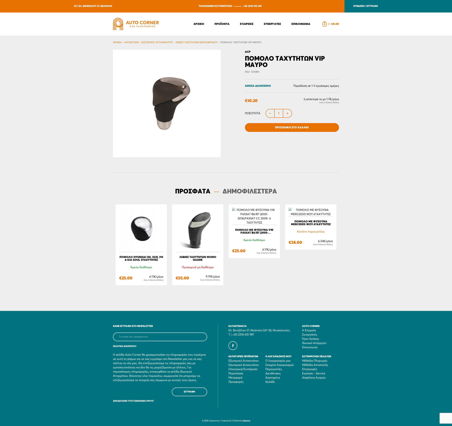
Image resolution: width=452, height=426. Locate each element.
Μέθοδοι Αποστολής (315, 365)
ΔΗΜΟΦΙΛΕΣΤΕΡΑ (250, 191)
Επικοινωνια (301, 24)
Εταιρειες (246, 24)
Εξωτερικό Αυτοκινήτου (243, 360)
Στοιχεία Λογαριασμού (279, 365)
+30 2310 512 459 (252, 6)
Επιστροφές (309, 369)
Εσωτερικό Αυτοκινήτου (157, 42)
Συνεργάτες (309, 334)
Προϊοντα (222, 24)
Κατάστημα (131, 42)
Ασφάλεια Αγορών (314, 377)
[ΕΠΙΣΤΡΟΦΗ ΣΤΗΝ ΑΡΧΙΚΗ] (136, 24)
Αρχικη (199, 24)
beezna (246, 421)
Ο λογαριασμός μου (278, 360)
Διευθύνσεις (273, 373)
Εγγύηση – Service (313, 373)
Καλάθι (270, 382)
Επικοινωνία (309, 347)
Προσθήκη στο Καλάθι (292, 127)
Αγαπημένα (272, 377)
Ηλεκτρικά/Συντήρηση (242, 369)
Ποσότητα (252, 113)
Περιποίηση (235, 373)
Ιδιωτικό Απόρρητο (314, 343)
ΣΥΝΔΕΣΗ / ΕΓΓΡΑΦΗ (365, 6)
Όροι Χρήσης (310, 338)
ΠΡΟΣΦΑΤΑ (192, 191)
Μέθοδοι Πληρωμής (314, 360)
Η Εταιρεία (309, 330)
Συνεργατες (272, 24)
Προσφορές (235, 382)
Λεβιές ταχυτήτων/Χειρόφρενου (197, 42)
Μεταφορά (235, 377)
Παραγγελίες (273, 369)
